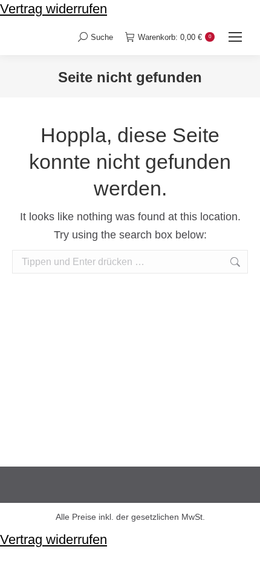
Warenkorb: (174, 37)
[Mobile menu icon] (235, 36)
